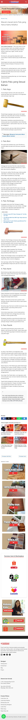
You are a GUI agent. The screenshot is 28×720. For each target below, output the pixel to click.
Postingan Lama (22, 456)
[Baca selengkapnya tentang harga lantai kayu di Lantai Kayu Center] (13, 471)
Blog (2, 667)
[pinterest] (14, 418)
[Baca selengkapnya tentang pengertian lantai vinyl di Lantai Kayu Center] (13, 541)
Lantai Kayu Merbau (5, 700)
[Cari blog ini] (26, 2)
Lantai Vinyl (3, 706)
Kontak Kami (3, 665)
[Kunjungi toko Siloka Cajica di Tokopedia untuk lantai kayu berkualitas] (13, 620)
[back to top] (25, 716)
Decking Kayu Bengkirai (6, 704)
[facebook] (3, 418)
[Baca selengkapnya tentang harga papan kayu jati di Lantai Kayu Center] (13, 523)
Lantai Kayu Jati (4, 698)
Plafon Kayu (3, 708)
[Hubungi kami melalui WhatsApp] (13, 607)
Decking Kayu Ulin (5, 702)
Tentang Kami (4, 663)
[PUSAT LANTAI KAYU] (14, 2)
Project (2, 669)
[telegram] (24, 418)
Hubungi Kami (6, 12)
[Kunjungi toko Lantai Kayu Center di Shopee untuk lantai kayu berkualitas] (13, 628)
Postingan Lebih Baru (6, 456)
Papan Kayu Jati (4, 710)
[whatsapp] (19, 418)
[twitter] (8, 418)
